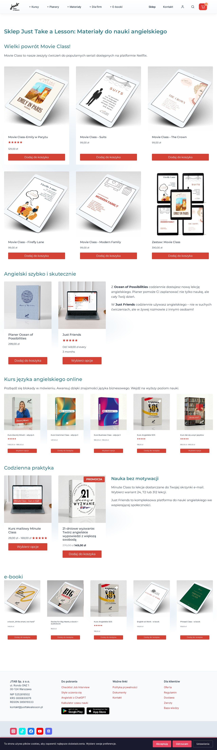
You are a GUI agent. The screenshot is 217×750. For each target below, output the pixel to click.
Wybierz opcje (82, 360)
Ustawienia (202, 743)
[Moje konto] (183, 6)
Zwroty (168, 702)
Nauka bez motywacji (135, 478)
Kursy (35, 6)
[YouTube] (39, 731)
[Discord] (48, 731)
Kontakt (168, 6)
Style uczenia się (71, 692)
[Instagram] (13, 731)
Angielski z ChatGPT (73, 697)
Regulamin (170, 692)
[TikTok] (22, 731)
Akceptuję (162, 743)
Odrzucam (182, 743)
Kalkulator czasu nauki (74, 702)
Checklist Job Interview (75, 687)
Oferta (168, 687)
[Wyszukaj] (193, 6)
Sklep (152, 6)
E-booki (117, 6)
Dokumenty (119, 692)
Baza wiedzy (171, 708)
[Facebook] (31, 731)
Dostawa (169, 697)
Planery (54, 6)
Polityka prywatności (125, 687)
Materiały (75, 6)
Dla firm (97, 6)
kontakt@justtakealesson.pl (26, 707)
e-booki (13, 577)
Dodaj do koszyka (36, 157)
